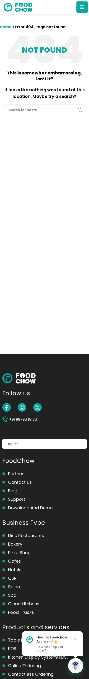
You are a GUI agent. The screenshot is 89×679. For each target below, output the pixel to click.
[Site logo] (18, 6)
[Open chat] (75, 665)
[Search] (80, 110)
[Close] (75, 639)
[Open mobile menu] (82, 7)
